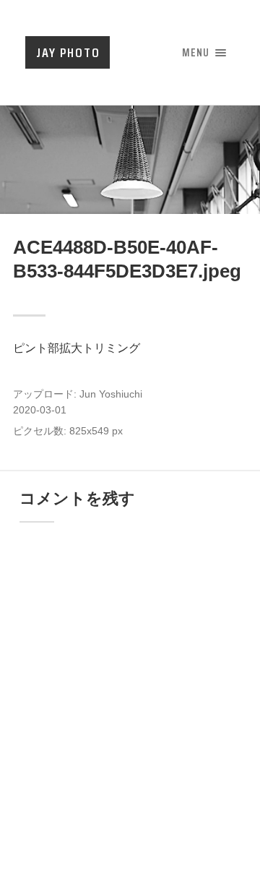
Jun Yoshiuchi (110, 394)
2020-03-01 (39, 410)
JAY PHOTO (68, 53)
